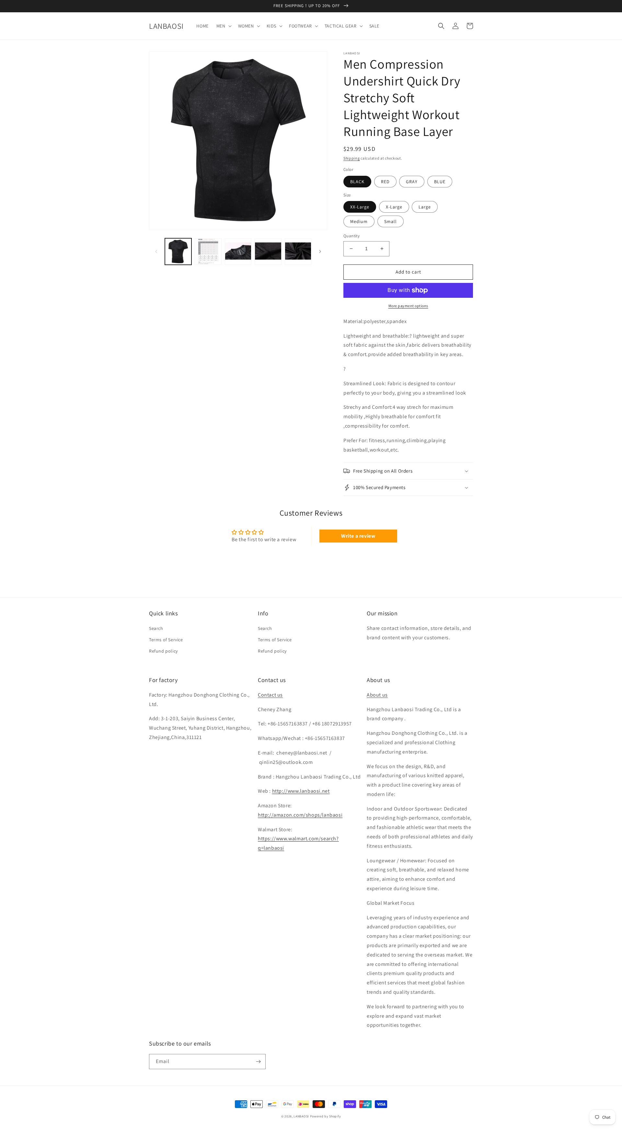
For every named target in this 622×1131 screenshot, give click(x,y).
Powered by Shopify (325, 1116)
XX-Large (359, 207)
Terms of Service (166, 640)
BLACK (357, 182)
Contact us (270, 694)
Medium (359, 221)
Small (390, 221)
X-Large (394, 207)
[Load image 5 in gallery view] (298, 251)
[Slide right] (320, 251)
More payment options (408, 305)
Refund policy (163, 651)
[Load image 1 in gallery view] (178, 251)
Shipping (351, 158)
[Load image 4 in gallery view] (268, 251)
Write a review (358, 535)
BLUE (439, 182)
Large (425, 207)
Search (156, 628)
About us (377, 694)
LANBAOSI (301, 1116)
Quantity (351, 236)
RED (385, 182)
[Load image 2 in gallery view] (208, 251)
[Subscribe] (258, 1061)
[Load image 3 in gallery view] (238, 251)
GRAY (412, 182)
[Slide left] (156, 251)
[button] (223, 26)
